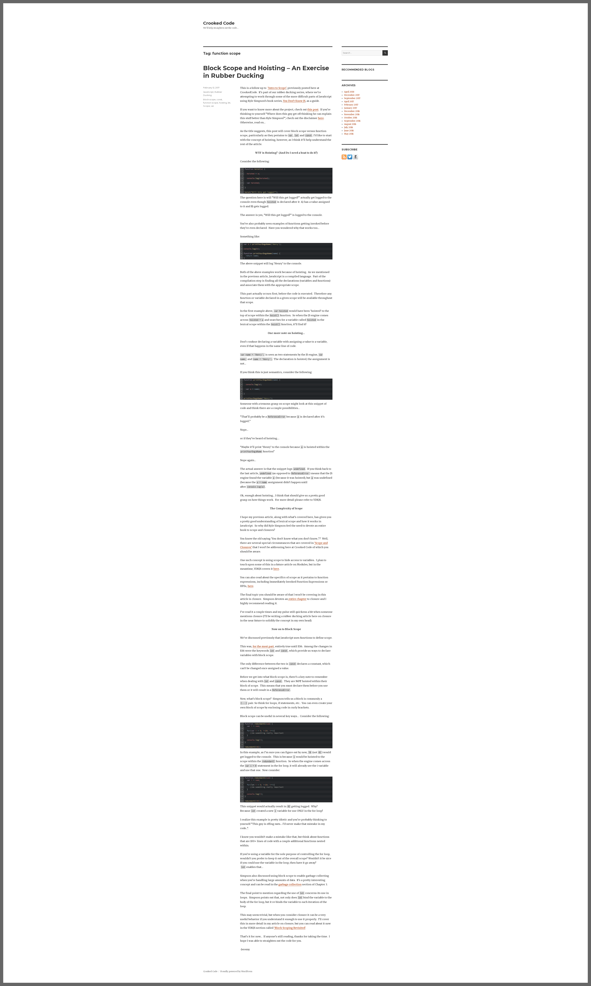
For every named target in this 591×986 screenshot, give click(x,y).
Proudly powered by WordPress (236, 971)
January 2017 (350, 108)
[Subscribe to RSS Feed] (344, 157)
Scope (206, 106)
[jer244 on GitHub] (355, 157)
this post (312, 109)
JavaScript (208, 92)
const (219, 99)
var (212, 106)
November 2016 (352, 114)
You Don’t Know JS (294, 100)
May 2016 (349, 134)
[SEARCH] (385, 53)
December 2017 (352, 95)
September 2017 (352, 98)
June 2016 (349, 130)
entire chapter (297, 598)
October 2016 (350, 117)
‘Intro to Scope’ (277, 87)
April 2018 (349, 92)
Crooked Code (219, 23)
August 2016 (350, 124)
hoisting (223, 102)
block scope (209, 99)
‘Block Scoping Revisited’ (289, 927)
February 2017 (351, 104)
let (229, 102)
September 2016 (352, 121)
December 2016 (352, 111)
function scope (210, 102)
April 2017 (349, 101)
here (321, 118)
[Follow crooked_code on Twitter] (349, 157)
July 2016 (348, 127)
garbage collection (290, 884)
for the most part (263, 646)
